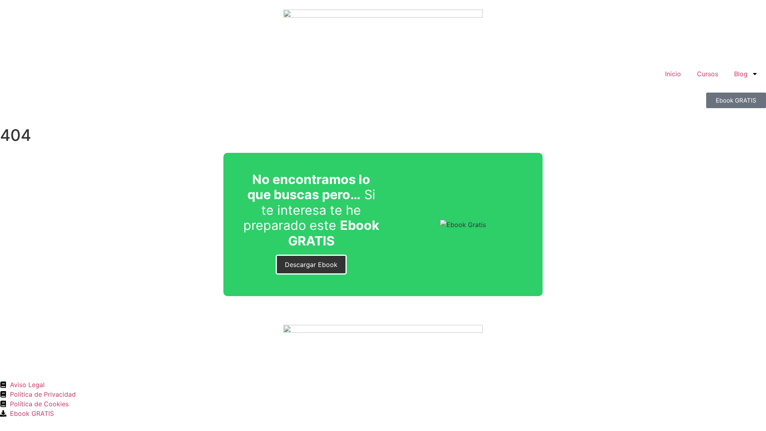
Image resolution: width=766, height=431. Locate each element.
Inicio (673, 74)
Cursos (707, 74)
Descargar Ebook (311, 265)
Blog (741, 74)
